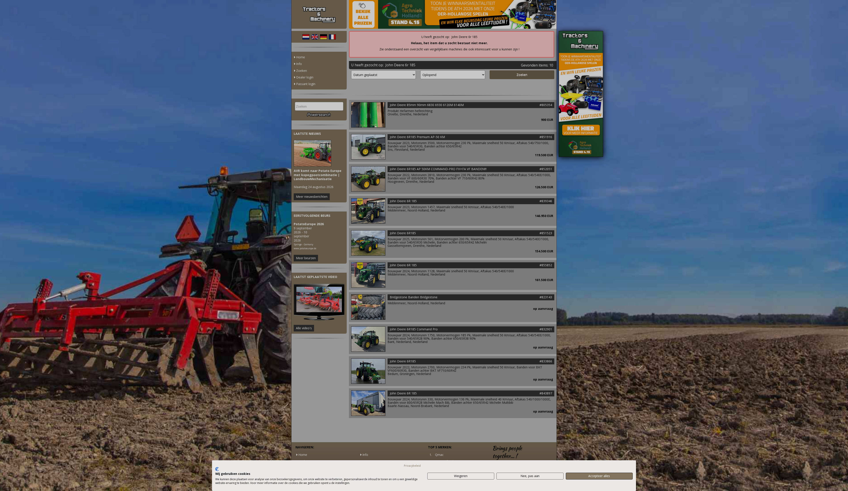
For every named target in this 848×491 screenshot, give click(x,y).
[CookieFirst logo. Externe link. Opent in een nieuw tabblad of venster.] (217, 469)
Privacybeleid (412, 466)
